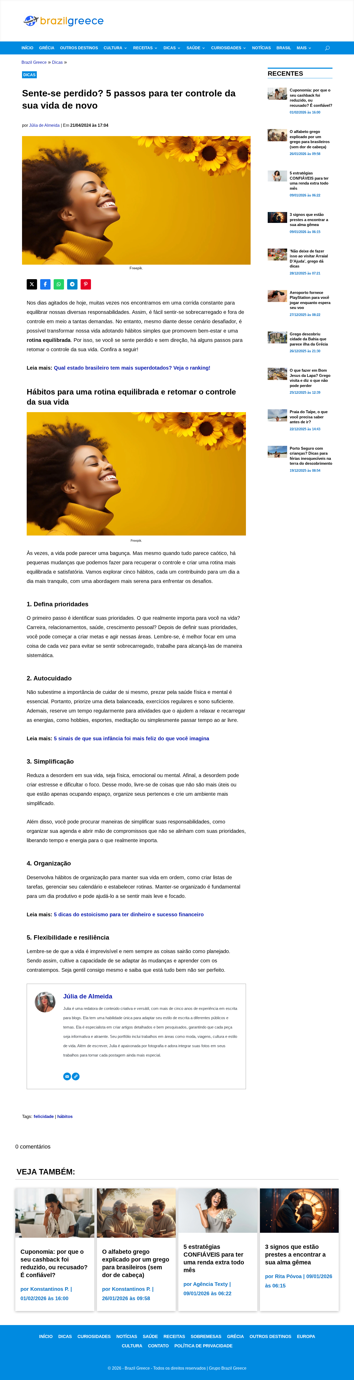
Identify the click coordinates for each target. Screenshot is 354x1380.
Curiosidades (226, 48)
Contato (158, 1345)
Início (27, 48)
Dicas (170, 48)
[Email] (67, 1076)
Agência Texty (210, 1284)
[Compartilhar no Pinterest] (86, 284)
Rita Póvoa (288, 1276)
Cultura (113, 48)
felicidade (44, 1116)
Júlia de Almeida (44, 125)
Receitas (143, 48)
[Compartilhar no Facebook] (45, 284)
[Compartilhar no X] (32, 284)
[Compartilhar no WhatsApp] (59, 284)
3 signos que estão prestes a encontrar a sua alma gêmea (309, 219)
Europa (306, 1336)
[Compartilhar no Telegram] (72, 284)
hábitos (65, 1116)
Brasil (284, 48)
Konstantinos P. (49, 1289)
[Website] (76, 1076)
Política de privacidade (203, 1345)
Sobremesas (206, 1336)
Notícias (261, 48)
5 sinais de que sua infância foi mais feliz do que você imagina (131, 738)
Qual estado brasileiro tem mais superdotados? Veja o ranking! (132, 368)
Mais (302, 48)
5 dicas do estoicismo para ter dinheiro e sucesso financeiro (129, 914)
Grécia (46, 48)
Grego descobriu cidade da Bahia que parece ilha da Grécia (309, 339)
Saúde (193, 48)
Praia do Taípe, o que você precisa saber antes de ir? (309, 417)
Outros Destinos (79, 48)
